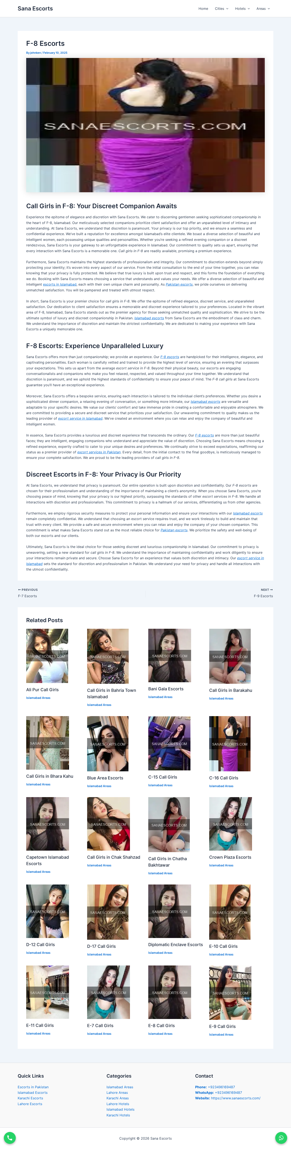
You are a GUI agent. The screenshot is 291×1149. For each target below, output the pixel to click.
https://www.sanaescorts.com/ (228, 1098)
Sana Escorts (35, 8)
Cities (219, 8)
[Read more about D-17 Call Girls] (107, 911)
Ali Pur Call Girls (42, 689)
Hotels (240, 8)
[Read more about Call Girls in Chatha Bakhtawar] (169, 824)
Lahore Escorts (30, 1104)
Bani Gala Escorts (166, 688)
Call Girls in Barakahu (230, 690)
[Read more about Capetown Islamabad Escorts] (47, 823)
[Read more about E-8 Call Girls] (169, 992)
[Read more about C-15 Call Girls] (169, 743)
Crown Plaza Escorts (230, 857)
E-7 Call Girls (100, 1025)
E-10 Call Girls (223, 946)
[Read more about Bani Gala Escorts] (169, 655)
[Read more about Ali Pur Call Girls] (47, 655)
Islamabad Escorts (33, 1092)
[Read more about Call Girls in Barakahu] (230, 656)
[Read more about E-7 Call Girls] (108, 992)
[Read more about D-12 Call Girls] (47, 911)
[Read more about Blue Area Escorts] (107, 743)
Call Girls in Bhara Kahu (49, 776)
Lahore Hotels (118, 1104)
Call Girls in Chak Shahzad (113, 857)
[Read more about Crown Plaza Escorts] (230, 823)
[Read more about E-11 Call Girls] (47, 992)
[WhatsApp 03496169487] (281, 1138)
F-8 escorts (169, 357)
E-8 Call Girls (161, 1025)
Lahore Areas (117, 1092)
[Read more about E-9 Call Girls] (230, 992)
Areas (261, 8)
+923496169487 (215, 1087)
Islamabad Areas (38, 698)
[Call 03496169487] (10, 1138)
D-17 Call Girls (101, 946)
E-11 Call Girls (40, 1025)
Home (203, 8)
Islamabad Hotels (120, 1109)
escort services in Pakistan (99, 452)
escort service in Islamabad (80, 418)
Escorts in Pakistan (33, 1087)
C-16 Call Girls (223, 777)
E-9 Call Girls (222, 1026)
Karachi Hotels (118, 1115)
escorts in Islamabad (59, 284)
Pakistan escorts (179, 284)
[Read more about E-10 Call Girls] (230, 911)
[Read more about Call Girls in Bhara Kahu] (47, 742)
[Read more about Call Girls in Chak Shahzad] (108, 823)
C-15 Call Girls (162, 777)
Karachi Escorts (30, 1098)
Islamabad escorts (149, 318)
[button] (226, 8)
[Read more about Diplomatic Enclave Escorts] (169, 911)
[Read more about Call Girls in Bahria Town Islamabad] (108, 656)
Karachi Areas (118, 1098)
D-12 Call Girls (40, 944)
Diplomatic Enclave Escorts (175, 944)
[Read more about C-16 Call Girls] (230, 743)
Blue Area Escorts (105, 777)
